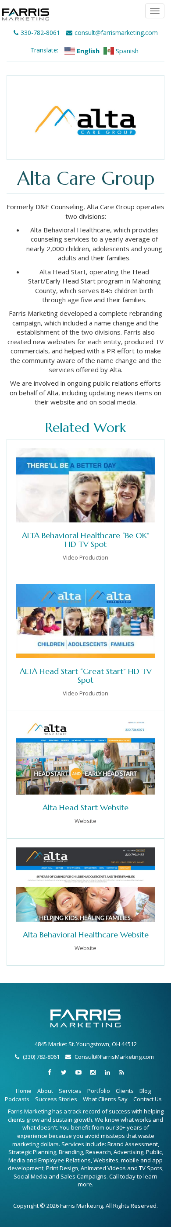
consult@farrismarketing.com (116, 32)
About (45, 1091)
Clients (125, 1091)
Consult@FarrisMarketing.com (114, 1057)
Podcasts (17, 1099)
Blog (145, 1091)
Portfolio (98, 1091)
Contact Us (147, 1099)
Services (70, 1091)
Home (24, 1091)
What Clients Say (105, 1099)
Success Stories (56, 1099)
